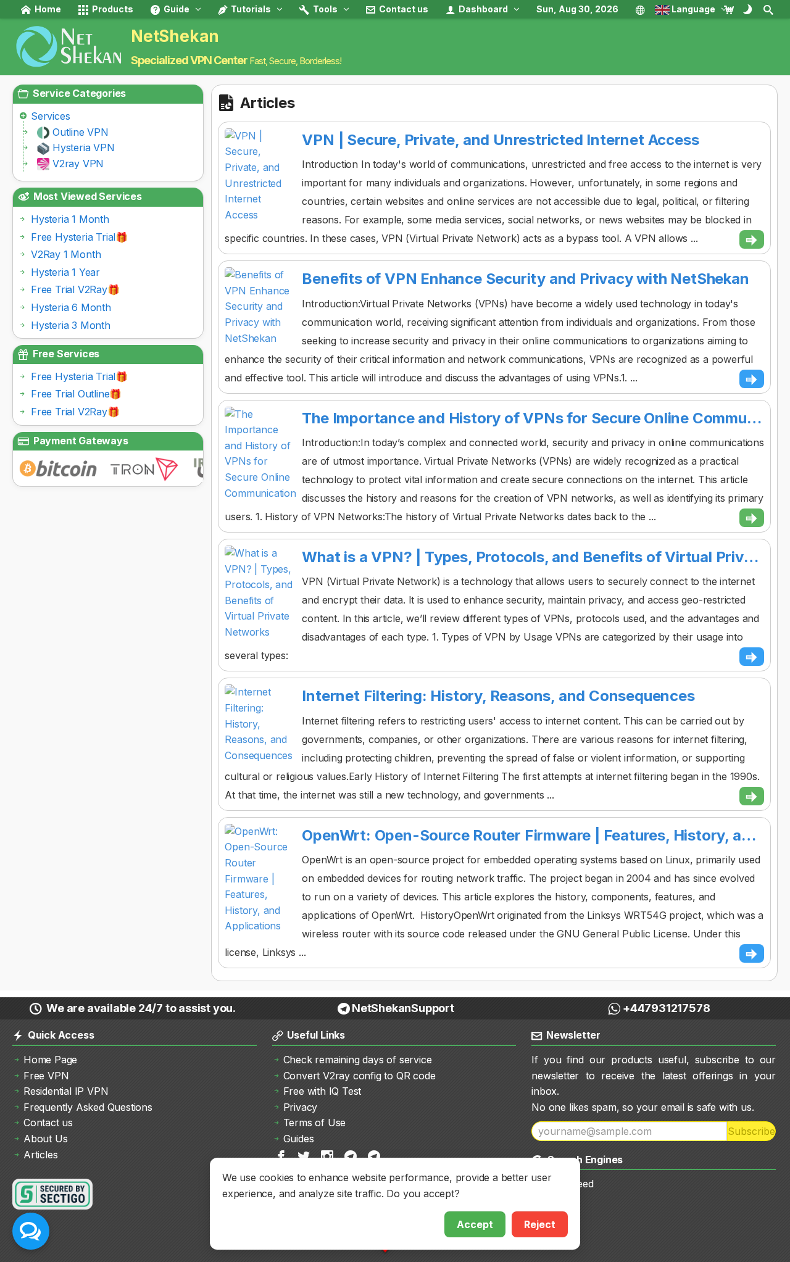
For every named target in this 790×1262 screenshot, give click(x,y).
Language (692, 9)
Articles (40, 1154)
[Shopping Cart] (732, 9)
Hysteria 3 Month (70, 325)
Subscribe (751, 1131)
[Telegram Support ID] (375, 1155)
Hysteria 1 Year (65, 272)
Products (111, 9)
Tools (324, 9)
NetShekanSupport (403, 1008)
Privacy (300, 1107)
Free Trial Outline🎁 (76, 394)
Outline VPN (80, 132)
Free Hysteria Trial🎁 (79, 237)
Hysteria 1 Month (70, 219)
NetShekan (175, 36)
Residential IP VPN (65, 1091)
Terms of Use (314, 1122)
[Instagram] (328, 1155)
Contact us (402, 9)
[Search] (769, 9)
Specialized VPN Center (189, 60)
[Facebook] (282, 1155)
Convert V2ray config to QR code (359, 1075)
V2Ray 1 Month (66, 254)
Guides (298, 1138)
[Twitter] (304, 1155)
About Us (45, 1138)
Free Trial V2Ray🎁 (75, 289)
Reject (539, 1224)
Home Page (50, 1059)
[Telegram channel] (351, 1155)
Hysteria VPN (83, 147)
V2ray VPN (78, 163)
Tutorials (250, 9)
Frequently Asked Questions (87, 1107)
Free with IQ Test (322, 1091)
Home (47, 9)
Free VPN (46, 1075)
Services (50, 116)
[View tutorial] (751, 239)
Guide (175, 9)
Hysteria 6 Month (71, 307)
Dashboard (482, 9)
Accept (475, 1224)
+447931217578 (666, 1008)
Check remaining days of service (357, 1059)
